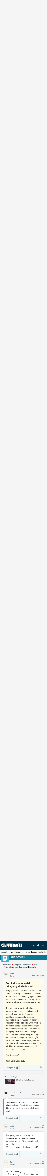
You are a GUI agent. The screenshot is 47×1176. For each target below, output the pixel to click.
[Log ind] (33, 945)
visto (12, 974)
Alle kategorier (18, 957)
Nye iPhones (15, 952)
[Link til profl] (5, 1092)
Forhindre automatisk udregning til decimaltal (21, 967)
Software (27, 965)
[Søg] (38, 945)
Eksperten (7, 965)
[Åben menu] (43, 945)
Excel (35, 965)
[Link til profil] (5, 973)
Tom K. (13, 1162)
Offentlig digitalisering (25, 1080)
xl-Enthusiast (15, 1093)
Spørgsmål (17, 965)
